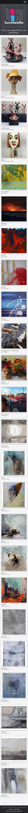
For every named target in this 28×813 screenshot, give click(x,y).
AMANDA (3, 160)
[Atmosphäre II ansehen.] (14, 685)
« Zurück (4, 802)
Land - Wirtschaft (5, 414)
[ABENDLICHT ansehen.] (14, 208)
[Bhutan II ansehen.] (14, 558)
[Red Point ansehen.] (14, 272)
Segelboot (3, 318)
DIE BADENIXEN (4, 64)
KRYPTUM (3, 255)
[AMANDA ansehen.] (14, 145)
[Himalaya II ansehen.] (14, 717)
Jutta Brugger (4, 352)
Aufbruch (3, 509)
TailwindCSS (17, 809)
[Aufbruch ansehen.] (14, 494)
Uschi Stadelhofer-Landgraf (7, 66)
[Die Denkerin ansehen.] (14, 780)
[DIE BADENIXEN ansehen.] (14, 50)
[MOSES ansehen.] (14, 81)
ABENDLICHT (4, 223)
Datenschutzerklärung (11, 811)
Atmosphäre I (4, 668)
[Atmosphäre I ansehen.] (14, 653)
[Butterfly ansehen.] (14, 367)
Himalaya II (3, 731)
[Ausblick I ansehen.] (14, 590)
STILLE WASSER (5, 191)
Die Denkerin (4, 795)
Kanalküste (4, 763)
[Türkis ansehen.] (14, 463)
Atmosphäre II (4, 700)
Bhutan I (3, 541)
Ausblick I (3, 604)
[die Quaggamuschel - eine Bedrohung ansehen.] (14, 335)
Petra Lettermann (5, 447)
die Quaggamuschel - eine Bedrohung (10, 350)
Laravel (10, 809)
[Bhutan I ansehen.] (14, 526)
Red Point (3, 287)
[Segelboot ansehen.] (14, 304)
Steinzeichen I (4, 446)
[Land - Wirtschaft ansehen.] (14, 399)
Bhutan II (3, 573)
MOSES (3, 96)
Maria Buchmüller (5, 288)
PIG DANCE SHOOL (5, 128)
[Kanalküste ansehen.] (14, 749)
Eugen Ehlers (4, 193)
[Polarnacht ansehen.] (14, 621)
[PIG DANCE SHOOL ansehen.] (14, 113)
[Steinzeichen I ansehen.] (14, 431)
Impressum (19, 811)
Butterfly (3, 382)
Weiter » (24, 802)
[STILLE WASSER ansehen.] (14, 177)
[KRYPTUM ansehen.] (14, 240)
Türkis (2, 477)
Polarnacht (3, 636)
